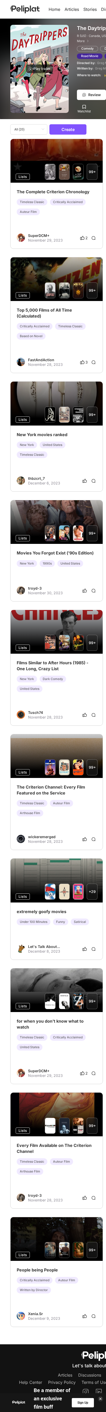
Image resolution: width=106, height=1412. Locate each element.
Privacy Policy (62, 1382)
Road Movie (89, 56)
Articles (72, 9)
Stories (90, 9)
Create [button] (68, 129)
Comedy (87, 48)
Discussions (89, 1375)
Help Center (30, 1382)
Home (54, 9)
